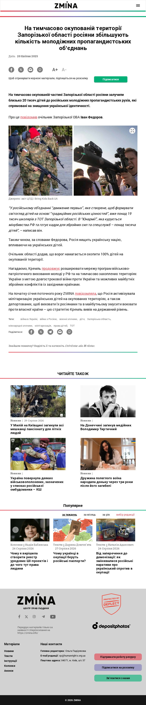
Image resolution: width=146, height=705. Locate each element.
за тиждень (69, 514)
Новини (9, 651)
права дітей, (61, 325)
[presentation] (15, 530)
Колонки (9, 665)
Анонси (8, 670)
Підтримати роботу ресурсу (118, 657)
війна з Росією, (49, 319)
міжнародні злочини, (21, 325)
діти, (82, 319)
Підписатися (111, 79)
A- (64, 69)
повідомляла (85, 293)
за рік (106, 514)
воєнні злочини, (69, 319)
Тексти (8, 656)
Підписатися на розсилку (118, 667)
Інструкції (10, 661)
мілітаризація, (43, 325)
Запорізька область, (99, 319)
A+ (55, 69)
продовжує (51, 268)
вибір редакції (125, 514)
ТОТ (72, 325)
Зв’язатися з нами (118, 678)
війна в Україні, (29, 319)
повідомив (28, 117)
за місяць (90, 514)
